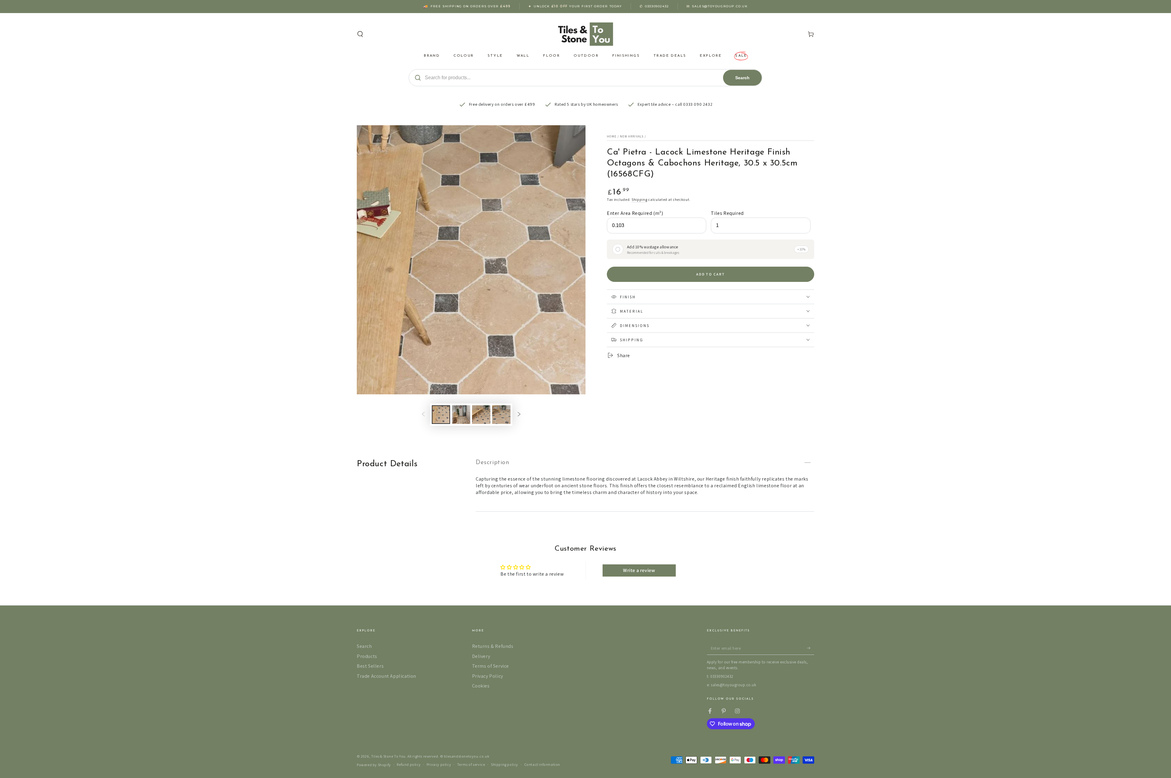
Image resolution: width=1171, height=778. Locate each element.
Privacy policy (439, 764)
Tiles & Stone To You (388, 756)
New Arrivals (632, 136)
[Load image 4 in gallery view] (501, 414)
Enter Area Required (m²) (635, 213)
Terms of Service (490, 666)
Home (611, 136)
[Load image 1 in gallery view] (441, 414)
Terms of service (471, 764)
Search (742, 77)
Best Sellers (370, 666)
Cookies (481, 686)
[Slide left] (423, 414)
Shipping (639, 199)
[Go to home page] (585, 34)
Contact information (542, 764)
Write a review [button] (639, 570)
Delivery (481, 656)
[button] (360, 34)
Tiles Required (727, 213)
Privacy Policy (487, 676)
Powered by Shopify (374, 764)
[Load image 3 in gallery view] (481, 414)
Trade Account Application (386, 676)
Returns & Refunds (493, 646)
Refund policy (409, 764)
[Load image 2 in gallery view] (461, 414)
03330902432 (657, 6)
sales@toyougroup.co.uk (719, 6)
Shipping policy (504, 764)
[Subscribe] (810, 648)
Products (367, 656)
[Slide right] (519, 414)
